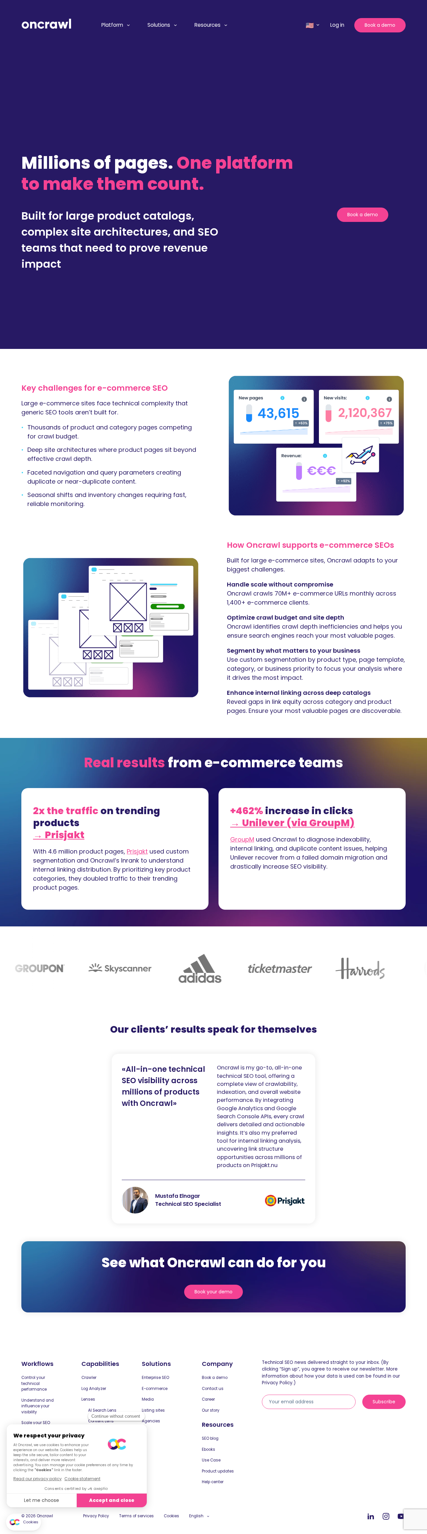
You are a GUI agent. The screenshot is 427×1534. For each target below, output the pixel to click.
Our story (211, 1410)
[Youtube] (401, 1517)
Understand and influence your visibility (37, 1406)
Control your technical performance (34, 1383)
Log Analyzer (93, 1388)
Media (148, 1399)
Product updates (218, 1471)
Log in (337, 24)
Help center (213, 1482)
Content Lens (101, 1421)
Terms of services (136, 1516)
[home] (46, 24)
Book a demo (380, 25)
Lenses (88, 1399)
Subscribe (384, 1401)
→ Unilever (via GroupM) (292, 822)
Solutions (158, 24)
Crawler (88, 1377)
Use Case (211, 1460)
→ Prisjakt (58, 835)
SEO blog (210, 1438)
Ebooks (208, 1449)
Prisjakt (137, 851)
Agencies (151, 1421)
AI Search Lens (102, 1410)
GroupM (242, 839)
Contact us (213, 1388)
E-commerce (154, 1388)
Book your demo (213, 1291)
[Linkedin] (370, 1517)
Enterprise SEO (155, 1377)
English (196, 1516)
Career (208, 1399)
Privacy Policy (96, 1516)
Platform (112, 24)
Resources (207, 24)
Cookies (171, 1516)
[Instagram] (386, 1517)
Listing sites (153, 1410)
